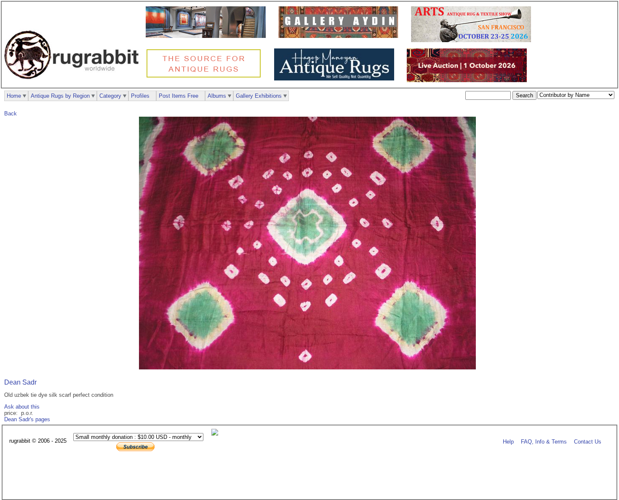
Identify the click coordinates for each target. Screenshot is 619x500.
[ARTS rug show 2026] (473, 40)
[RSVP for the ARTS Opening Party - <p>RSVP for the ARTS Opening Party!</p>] (216, 433)
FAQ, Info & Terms (544, 441)
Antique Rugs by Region (60, 96)
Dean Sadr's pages (27, 419)
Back (10, 113)
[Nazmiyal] (206, 76)
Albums (217, 96)
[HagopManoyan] (336, 78)
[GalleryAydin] (208, 36)
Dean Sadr (20, 382)
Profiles (140, 96)
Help (508, 441)
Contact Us (587, 441)
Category (110, 96)
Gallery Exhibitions (259, 96)
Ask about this (22, 407)
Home (14, 96)
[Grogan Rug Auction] (469, 80)
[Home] (74, 83)
